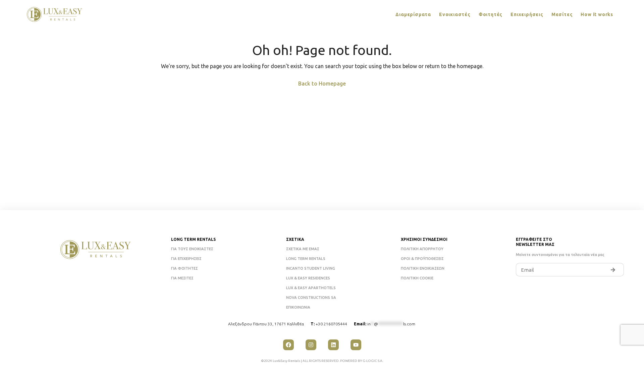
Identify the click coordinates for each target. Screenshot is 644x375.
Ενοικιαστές (455, 14)
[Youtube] (356, 344)
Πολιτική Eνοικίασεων (422, 268)
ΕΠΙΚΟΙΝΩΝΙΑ (298, 307)
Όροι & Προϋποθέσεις (422, 259)
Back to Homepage (322, 84)
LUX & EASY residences (308, 278)
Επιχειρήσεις (527, 14)
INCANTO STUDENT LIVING (310, 268)
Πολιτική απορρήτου (422, 249)
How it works (597, 14)
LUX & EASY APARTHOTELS (311, 288)
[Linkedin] (333, 344)
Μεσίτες (562, 14)
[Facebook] (288, 344)
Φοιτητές (490, 14)
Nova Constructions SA (311, 298)
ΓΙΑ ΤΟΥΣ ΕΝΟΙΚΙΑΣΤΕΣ (192, 249)
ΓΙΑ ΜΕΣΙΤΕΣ (182, 278)
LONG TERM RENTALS (305, 259)
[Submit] (613, 269)
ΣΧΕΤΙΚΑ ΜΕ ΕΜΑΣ (302, 249)
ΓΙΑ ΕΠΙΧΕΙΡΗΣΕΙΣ (186, 259)
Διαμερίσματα (413, 14)
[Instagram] (311, 344)
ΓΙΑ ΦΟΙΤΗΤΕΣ (184, 268)
